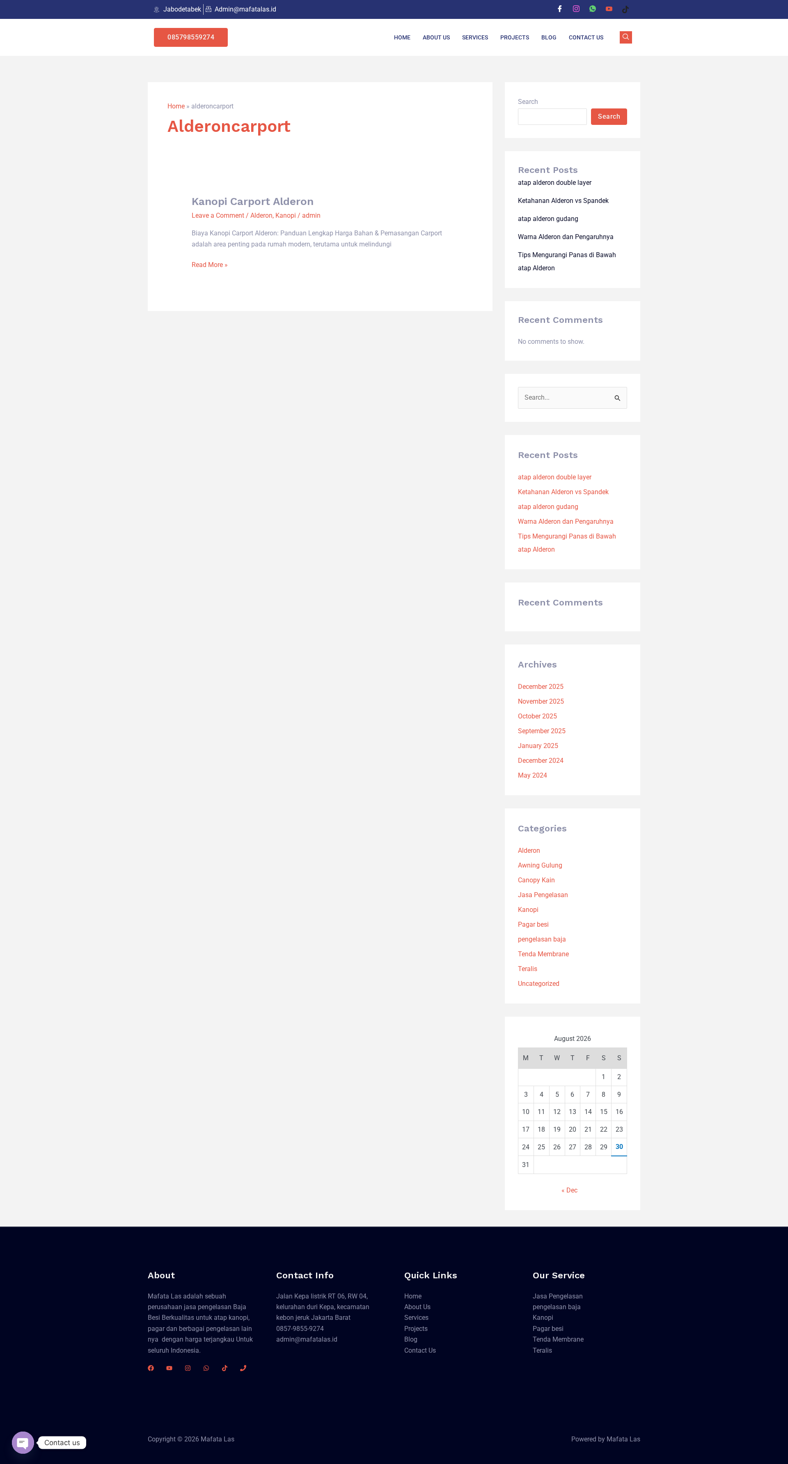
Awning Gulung (540, 865)
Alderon (261, 215)
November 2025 (541, 701)
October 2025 (537, 716)
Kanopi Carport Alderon (253, 201)
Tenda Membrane (543, 954)
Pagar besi (533, 924)
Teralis (527, 969)
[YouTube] (169, 1368)
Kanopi (285, 215)
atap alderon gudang (548, 219)
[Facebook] (560, 9)
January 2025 (538, 746)
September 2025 (542, 731)
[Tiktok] (625, 9)
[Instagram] (576, 9)
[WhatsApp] (592, 9)
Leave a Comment (218, 215)
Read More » (210, 264)
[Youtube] (609, 9)
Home (402, 37)
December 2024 (541, 760)
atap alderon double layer (554, 182)
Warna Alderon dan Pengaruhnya (566, 237)
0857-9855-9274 (300, 1329)
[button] (626, 37)
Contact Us (586, 37)
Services (475, 37)
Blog (549, 37)
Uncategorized (538, 984)
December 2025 (541, 687)
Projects (514, 37)
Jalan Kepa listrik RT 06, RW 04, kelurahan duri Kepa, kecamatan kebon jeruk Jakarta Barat (322, 1307)
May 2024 (532, 775)
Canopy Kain (536, 880)
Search (528, 102)
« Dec (569, 1190)
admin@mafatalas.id (306, 1339)
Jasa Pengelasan (543, 895)
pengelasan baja (542, 939)
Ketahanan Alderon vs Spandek (563, 201)
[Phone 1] (243, 1368)
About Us (436, 37)
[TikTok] (225, 1368)
